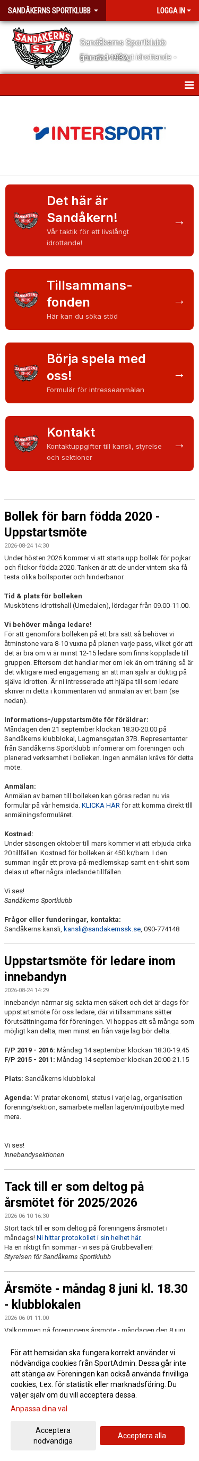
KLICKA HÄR (102, 805)
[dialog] (99, 1396)
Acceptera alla (142, 1435)
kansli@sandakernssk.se (102, 929)
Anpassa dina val (39, 1408)
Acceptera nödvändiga (53, 1435)
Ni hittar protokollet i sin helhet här (88, 1238)
